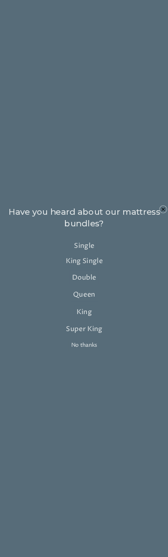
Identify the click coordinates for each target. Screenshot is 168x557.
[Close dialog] (162, 209)
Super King (84, 328)
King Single (84, 261)
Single (84, 245)
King (83, 311)
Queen (84, 294)
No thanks (84, 345)
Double (84, 277)
